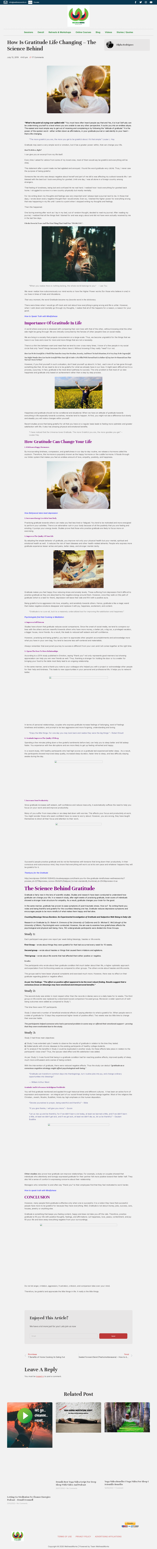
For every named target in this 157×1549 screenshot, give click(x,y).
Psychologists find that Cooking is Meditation (44, 617)
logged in (40, 1376)
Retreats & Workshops (60, 32)
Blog (98, 32)
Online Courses (83, 32)
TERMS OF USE (64, 1536)
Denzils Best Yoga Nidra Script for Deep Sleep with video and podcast (76, 1483)
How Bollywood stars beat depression (41, 513)
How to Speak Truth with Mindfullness (40, 316)
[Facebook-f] (135, 2)
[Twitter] (140, 2)
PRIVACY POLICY (83, 1536)
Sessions (28, 32)
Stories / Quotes (125, 32)
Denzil (41, 32)
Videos (108, 32)
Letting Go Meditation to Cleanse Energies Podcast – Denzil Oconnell (28, 1498)
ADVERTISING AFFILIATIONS (108, 1536)
